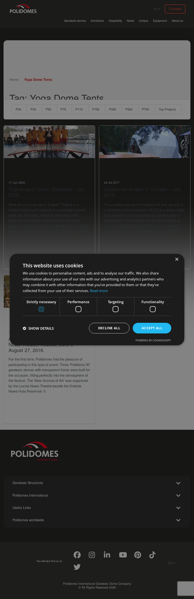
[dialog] (97, 299)
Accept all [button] (152, 328)
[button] (38, 328)
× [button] (176, 259)
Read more (99, 290)
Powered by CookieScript (153, 340)
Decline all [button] (109, 328)
